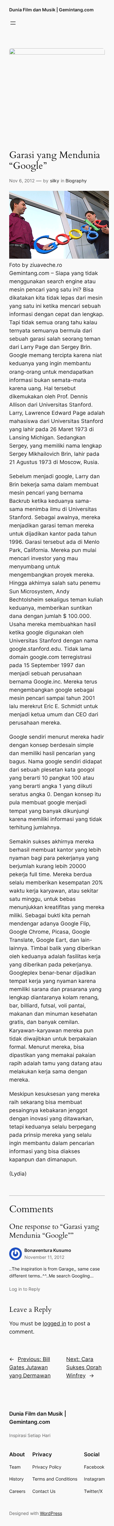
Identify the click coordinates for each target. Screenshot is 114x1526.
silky (54, 180)
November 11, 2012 (44, 1257)
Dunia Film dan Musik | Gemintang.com (51, 9)
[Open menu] (13, 23)
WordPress (51, 1513)
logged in (54, 1323)
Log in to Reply (24, 1289)
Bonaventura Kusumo (47, 1250)
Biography (76, 180)
